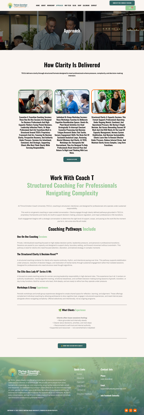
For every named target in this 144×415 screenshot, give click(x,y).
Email (103, 385)
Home (38, 5)
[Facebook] (126, 410)
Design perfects (53, 410)
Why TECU (68, 5)
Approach (59, 5)
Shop (79, 5)
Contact (94, 5)
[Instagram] (130, 410)
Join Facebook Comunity (110, 395)
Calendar (86, 5)
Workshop (51, 5)
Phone (103, 375)
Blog (74, 5)
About (43, 5)
